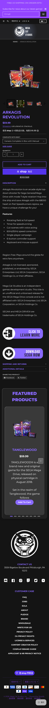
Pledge (24, 614)
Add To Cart (24, 502)
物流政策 (37, 698)
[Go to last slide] (4, 103)
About (24, 610)
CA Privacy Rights (24, 636)
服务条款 (29, 698)
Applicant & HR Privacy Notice (24, 653)
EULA (24, 606)
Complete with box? (11, 137)
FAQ (24, 597)
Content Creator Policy (24, 645)
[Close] (45, 9)
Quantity (6, 151)
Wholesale (24, 623)
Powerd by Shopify (37, 696)
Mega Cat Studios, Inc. (18, 696)
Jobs (24, 601)
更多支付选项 (24, 177)
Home (15, 42)
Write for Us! (24, 627)
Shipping (7, 126)
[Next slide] (44, 103)
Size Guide (7, 146)
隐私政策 (20, 698)
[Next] (40, 461)
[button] (11, 104)
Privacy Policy (25, 632)
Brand (24, 619)
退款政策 (12, 698)
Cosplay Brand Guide (24, 649)
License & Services (24, 640)
